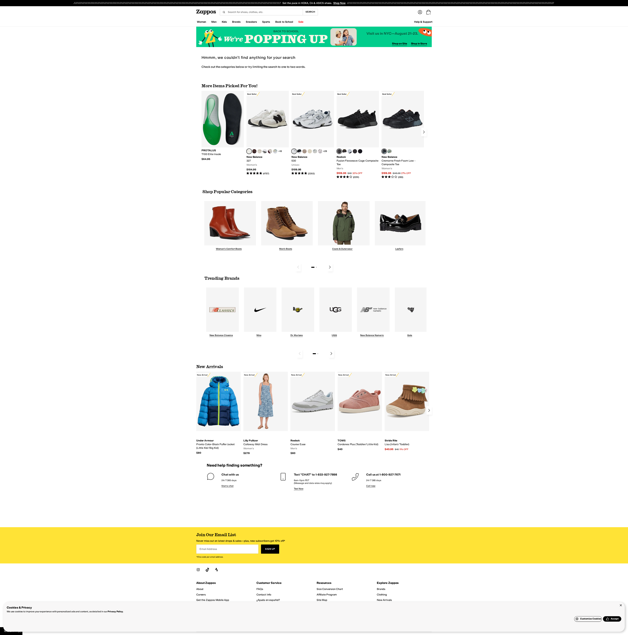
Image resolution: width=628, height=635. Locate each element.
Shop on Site (399, 43)
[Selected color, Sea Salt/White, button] (249, 151)
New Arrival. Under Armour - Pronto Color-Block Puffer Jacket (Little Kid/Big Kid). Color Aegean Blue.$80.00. (218, 413)
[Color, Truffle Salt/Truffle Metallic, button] (320, 151)
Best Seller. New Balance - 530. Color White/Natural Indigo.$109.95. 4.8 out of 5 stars (312, 133)
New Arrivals (384, 600)
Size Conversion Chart (330, 589)
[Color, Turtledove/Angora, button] (309, 151)
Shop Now (339, 3)
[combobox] (261, 12)
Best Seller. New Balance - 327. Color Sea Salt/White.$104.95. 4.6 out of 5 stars (267, 133)
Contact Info (263, 594)
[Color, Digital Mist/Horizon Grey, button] (264, 151)
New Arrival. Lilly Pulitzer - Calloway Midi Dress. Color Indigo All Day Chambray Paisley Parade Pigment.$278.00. (265, 413)
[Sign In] (420, 12)
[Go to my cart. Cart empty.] (428, 12)
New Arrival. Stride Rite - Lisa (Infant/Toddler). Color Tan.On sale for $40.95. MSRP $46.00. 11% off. (407, 411)
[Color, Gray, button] (349, 151)
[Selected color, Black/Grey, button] (339, 151)
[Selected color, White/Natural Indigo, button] (294, 151)
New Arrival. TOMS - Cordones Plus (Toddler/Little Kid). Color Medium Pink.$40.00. (360, 411)
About (199, 589)
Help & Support (423, 21)
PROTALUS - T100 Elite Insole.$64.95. (222, 126)
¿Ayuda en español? (268, 600)
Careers (201, 594)
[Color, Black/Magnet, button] (299, 151)
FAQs (259, 589)
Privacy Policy (115, 611)
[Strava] (216, 569)
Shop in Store (419, 43)
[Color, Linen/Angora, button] (259, 151)
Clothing (382, 594)
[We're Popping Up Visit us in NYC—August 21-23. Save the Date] (314, 37)
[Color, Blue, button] (355, 151)
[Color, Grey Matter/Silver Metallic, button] (315, 151)
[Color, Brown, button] (344, 151)
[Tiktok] (207, 569)
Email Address (208, 549)
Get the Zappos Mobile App (212, 600)
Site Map (322, 600)
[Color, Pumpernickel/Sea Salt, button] (254, 151)
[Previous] (298, 267)
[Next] (424, 132)
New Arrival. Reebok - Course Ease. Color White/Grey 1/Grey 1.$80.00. (312, 413)
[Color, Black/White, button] (360, 151)
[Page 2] (316, 267)
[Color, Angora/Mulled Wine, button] (270, 151)
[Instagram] (198, 569)
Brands (381, 589)
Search (310, 11)
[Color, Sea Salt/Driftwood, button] (304, 151)
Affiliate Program (327, 594)
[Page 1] (312, 267)
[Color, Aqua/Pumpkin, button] (389, 151)
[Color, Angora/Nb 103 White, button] (275, 151)
